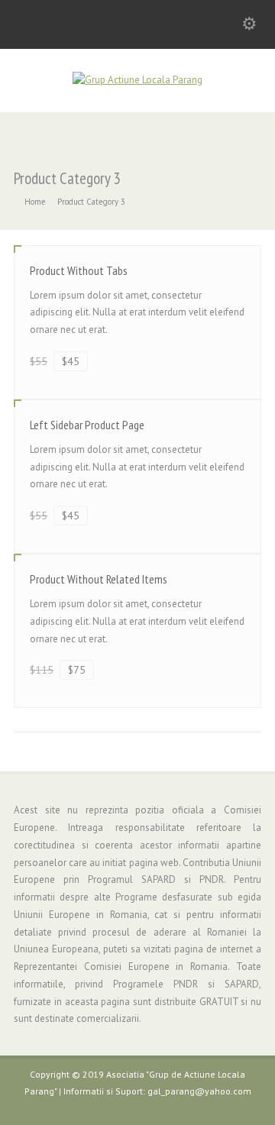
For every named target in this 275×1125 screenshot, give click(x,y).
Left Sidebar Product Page (87, 424)
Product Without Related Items (98, 579)
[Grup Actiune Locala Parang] (137, 79)
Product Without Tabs (79, 270)
